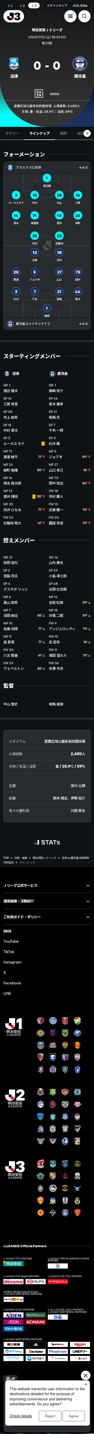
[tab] (12, 133)
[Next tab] (87, 133)
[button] (70, 16)
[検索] (84, 16)
